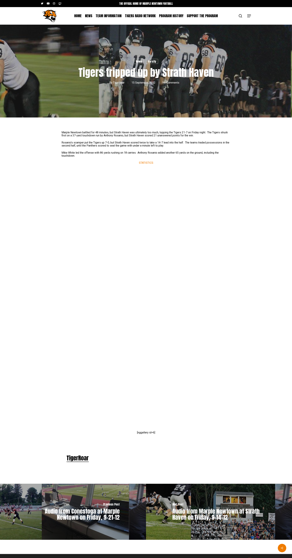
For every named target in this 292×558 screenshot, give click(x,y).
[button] (249, 16)
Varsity (152, 61)
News (139, 61)
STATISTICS (146, 162)
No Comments (170, 82)
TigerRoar (119, 82)
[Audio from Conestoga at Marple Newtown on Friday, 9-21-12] (73, 512)
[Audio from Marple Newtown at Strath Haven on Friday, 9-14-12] (219, 512)
